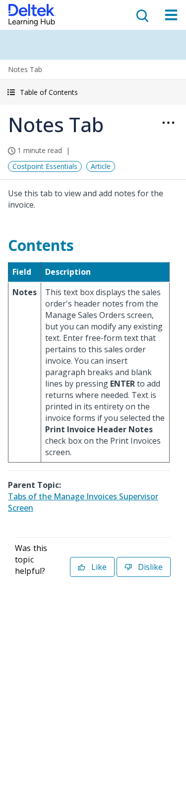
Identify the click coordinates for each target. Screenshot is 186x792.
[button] (93, 92)
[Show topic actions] (168, 123)
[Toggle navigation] (171, 14)
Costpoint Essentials (44, 166)
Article (101, 166)
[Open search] (141, 14)
